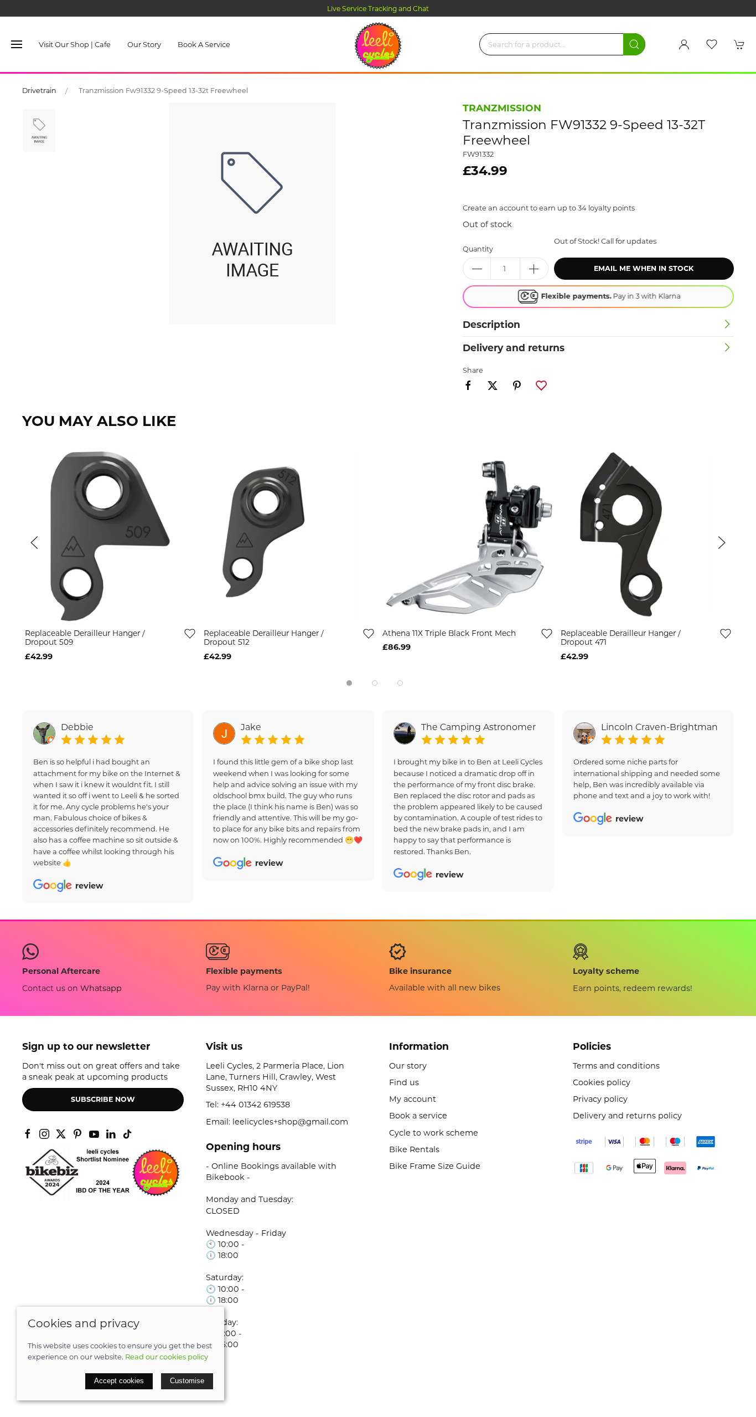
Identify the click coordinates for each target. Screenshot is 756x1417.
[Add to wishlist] (189, 633)
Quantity (478, 249)
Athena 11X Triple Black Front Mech (449, 632)
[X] (60, 1133)
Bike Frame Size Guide (434, 1166)
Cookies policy (601, 1082)
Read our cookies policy (166, 1356)
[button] (16, 44)
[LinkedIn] (110, 1133)
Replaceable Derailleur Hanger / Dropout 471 (621, 637)
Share (473, 370)
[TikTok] (127, 1133)
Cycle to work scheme (433, 1133)
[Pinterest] (77, 1133)
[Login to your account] (684, 44)
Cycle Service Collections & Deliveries (391, 8)
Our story (144, 44)
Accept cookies (119, 1381)
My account (412, 1099)
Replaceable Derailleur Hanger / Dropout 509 (85, 637)
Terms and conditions (616, 1066)
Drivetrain (39, 90)
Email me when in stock (643, 268)
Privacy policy (600, 1099)
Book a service (204, 44)
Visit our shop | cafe (75, 44)
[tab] (349, 683)
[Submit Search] (634, 44)
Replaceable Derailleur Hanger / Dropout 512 (264, 637)
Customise (187, 1381)
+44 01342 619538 (255, 1105)
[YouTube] (94, 1133)
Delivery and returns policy (627, 1116)
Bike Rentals (414, 1149)
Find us (404, 1082)
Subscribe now (103, 1099)
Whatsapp (101, 988)
